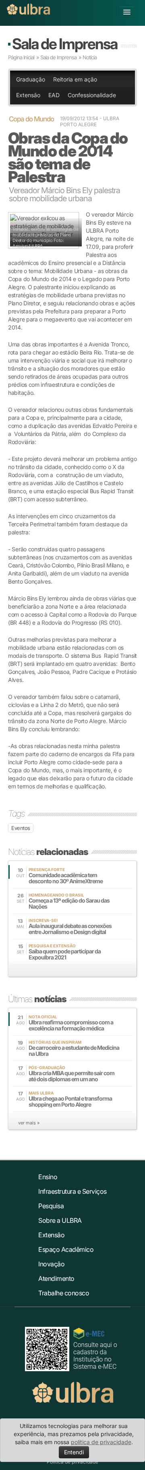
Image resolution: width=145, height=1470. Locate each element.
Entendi (74, 1452)
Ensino (47, 1177)
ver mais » (28, 1123)
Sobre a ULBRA (60, 1220)
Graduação (30, 79)
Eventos (20, 828)
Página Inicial (21, 57)
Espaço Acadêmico (65, 1249)
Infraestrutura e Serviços (72, 1191)
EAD (54, 95)
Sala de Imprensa (64, 44)
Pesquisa (51, 1206)
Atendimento (56, 1278)
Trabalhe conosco (63, 1293)
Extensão (28, 95)
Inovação (51, 1264)
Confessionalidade (92, 95)
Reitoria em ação (75, 79)
